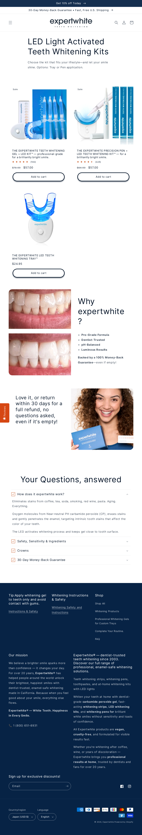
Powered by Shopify (123, 822)
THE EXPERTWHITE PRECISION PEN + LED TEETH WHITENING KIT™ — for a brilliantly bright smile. (102, 154)
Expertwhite (108, 822)
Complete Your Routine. (109, 631)
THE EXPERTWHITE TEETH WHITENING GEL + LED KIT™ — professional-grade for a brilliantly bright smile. (38, 154)
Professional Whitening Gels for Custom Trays (112, 621)
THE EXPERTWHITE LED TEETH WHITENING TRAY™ (33, 257)
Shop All (100, 603)
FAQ (97, 639)
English (45, 816)
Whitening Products (107, 611)
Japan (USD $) (20, 816)
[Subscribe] (67, 786)
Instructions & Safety (23, 611)
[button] (10, 22)
